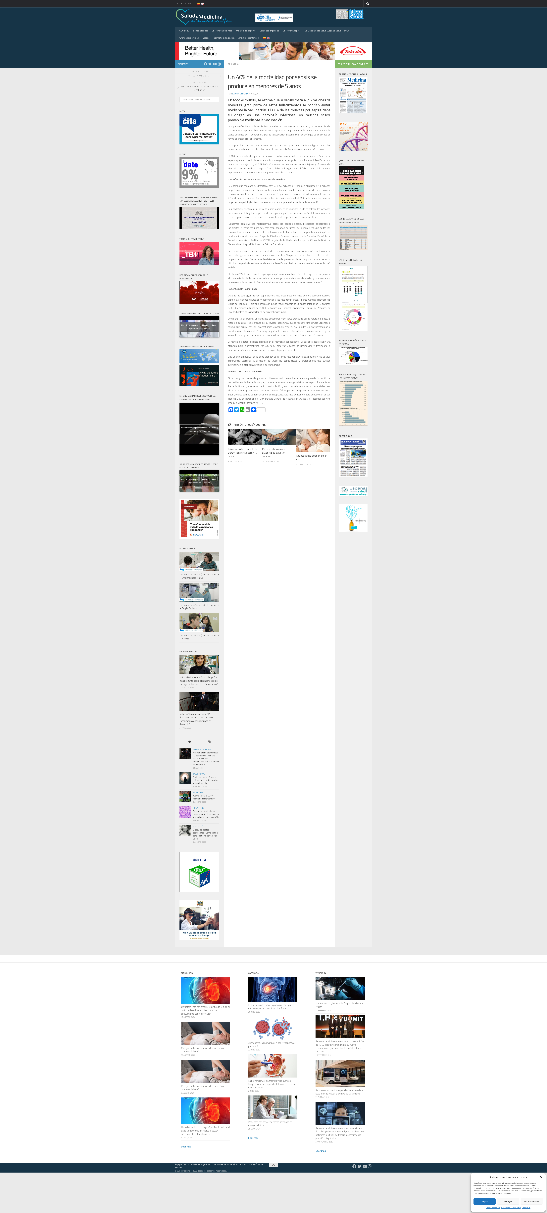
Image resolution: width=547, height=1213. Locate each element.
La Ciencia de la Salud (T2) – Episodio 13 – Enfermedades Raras (199, 576)
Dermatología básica (224, 37)
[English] (201, 3)
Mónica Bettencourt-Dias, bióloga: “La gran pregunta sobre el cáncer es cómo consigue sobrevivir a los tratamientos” (198, 681)
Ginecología (198, 826)
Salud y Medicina (240, 93)
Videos (206, 37)
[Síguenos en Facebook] (205, 64)
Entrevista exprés (292, 30)
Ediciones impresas (269, 30)
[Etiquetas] (209, 742)
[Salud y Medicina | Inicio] (237, 17)
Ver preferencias (531, 1201)
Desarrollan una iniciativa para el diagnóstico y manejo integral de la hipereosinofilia (206, 814)
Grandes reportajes (189, 37)
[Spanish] (197, 3)
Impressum (526, 1207)
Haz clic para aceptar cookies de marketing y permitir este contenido (199, 327)
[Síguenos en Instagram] (219, 64)
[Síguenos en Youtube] (214, 64)
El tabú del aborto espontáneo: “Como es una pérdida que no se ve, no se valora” (205, 834)
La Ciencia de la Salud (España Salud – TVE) (327, 30)
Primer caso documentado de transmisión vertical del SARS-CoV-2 (243, 452)
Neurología (198, 792)
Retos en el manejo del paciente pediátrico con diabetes (273, 452)
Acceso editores (185, 3)
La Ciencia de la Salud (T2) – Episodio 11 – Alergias (199, 637)
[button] (541, 1177)
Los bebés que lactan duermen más (311, 457)
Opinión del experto (246, 30)
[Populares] (189, 742)
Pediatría (233, 64)
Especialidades (200, 30)
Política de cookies (493, 1207)
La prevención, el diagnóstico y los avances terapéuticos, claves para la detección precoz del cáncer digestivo (272, 1084)
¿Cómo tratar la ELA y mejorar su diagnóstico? (204, 797)
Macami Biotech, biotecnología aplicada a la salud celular (340, 1005)
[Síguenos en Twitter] (210, 64)
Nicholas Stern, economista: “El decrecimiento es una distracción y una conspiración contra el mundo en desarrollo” (198, 719)
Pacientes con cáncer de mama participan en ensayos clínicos (270, 1123)
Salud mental (199, 774)
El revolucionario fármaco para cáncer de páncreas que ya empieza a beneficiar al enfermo (272, 1006)
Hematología (198, 808)
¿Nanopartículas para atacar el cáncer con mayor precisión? (271, 1044)
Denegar (508, 1201)
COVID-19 (184, 30)
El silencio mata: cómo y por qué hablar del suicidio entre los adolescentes (205, 780)
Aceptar (484, 1201)
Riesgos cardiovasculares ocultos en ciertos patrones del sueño (202, 1049)
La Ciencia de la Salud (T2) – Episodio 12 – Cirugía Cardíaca (199, 606)
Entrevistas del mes (222, 30)
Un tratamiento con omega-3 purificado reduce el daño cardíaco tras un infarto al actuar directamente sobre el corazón (205, 1010)
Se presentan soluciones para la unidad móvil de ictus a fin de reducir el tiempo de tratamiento (339, 1092)
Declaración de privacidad (511, 1207)
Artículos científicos (248, 37)
